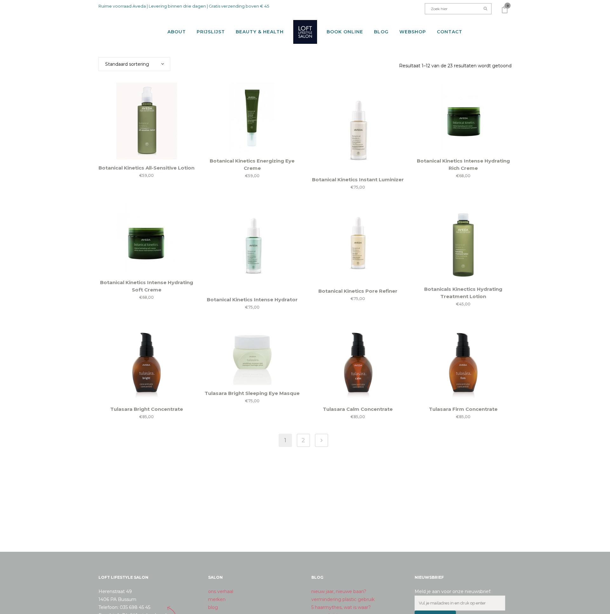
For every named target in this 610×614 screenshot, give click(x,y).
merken (217, 599)
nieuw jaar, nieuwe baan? (338, 591)
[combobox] (134, 64)
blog (213, 607)
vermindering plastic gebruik (343, 599)
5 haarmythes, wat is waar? (341, 607)
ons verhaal (220, 591)
